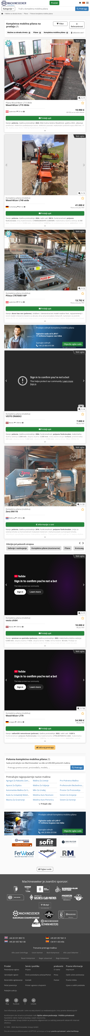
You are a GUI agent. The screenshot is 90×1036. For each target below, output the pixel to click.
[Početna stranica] (2, 14)
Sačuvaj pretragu (46, 747)
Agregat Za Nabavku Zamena (18, 780)
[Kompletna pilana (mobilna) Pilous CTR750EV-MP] (45, 260)
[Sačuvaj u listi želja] (82, 103)
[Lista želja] (80, 3)
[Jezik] (83, 3)
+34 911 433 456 (57, 942)
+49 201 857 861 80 (17, 942)
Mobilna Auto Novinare (43, 795)
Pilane (67, 548)
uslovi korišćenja (73, 1031)
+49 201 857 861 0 (58, 938)
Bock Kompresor (53, 952)
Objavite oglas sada (72, 344)
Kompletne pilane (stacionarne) (46, 548)
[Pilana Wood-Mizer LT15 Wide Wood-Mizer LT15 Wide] (45, 69)
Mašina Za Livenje (40, 780)
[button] (87, 3)
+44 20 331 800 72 (16, 938)
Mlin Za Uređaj (39, 790)
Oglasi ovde (46, 869)
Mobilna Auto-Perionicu (43, 799)
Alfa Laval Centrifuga (20, 952)
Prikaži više (46, 804)
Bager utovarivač (45, 958)
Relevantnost (77, 26)
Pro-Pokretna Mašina (69, 780)
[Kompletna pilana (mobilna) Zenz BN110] (45, 476)
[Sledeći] (83, 69)
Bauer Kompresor (28, 958)
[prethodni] (6, 69)
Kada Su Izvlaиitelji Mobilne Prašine (21, 795)
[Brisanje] (29, 32)
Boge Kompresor (62, 958)
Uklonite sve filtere (80, 33)
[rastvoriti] (45, 130)
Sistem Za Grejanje (68, 795)
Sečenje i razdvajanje (17, 548)
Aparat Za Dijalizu (14, 785)
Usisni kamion (37, 952)
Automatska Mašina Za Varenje (19, 790)
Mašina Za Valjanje (41, 785)
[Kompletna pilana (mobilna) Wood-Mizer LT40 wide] (45, 165)
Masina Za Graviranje (15, 799)
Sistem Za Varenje (68, 799)
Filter (61, 23)
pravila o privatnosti (58, 1031)
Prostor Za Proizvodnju (70, 790)
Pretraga (83, 8)
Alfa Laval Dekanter (70, 952)
